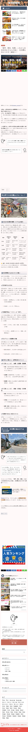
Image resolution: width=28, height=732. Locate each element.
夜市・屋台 (8, 671)
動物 (8, 706)
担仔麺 (18, 710)
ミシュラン (16, 704)
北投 (11, 706)
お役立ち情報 (4, 513)
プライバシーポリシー (11, 728)
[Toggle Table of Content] (6, 190)
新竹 (4, 712)
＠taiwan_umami (16, 105)
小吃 (9, 710)
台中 (21, 706)
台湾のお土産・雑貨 (10, 681)
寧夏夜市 (4, 710)
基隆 (8, 708)
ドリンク (10, 702)
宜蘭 (19, 708)
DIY (7, 700)
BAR (4, 700)
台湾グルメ (6, 665)
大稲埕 (16, 708)
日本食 (8, 712)
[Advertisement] (14, 88)
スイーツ (8, 667)
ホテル (7, 679)
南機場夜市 (16, 706)
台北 (4, 708)
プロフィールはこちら (7, 638)
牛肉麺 (16, 712)
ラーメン (8, 669)
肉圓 (20, 712)
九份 (4, 706)
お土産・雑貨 (13, 700)
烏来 (12, 712)
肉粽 (24, 712)
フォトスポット (5, 704)
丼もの (22, 704)
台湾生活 (3, 45)
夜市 (11, 708)
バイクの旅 (15, 702)
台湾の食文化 (7, 662)
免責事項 (18, 728)
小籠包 (13, 710)
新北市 (22, 710)
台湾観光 (6, 678)
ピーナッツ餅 (21, 702)
